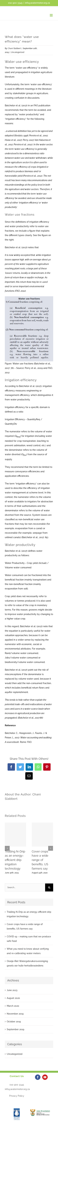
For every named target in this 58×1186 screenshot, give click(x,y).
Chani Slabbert (14, 48)
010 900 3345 (17, 1084)
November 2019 (15, 1013)
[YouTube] (45, 1077)
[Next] (50, 848)
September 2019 (15, 1029)
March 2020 (13, 1006)
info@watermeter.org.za (37, 3)
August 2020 (13, 998)
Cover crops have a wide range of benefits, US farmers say (40, 860)
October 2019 (14, 1021)
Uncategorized (17, 52)
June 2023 (12, 990)
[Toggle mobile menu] (51, 15)
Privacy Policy (16, 1096)
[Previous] (7, 848)
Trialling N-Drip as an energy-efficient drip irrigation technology (15, 860)
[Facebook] (37, 1077)
